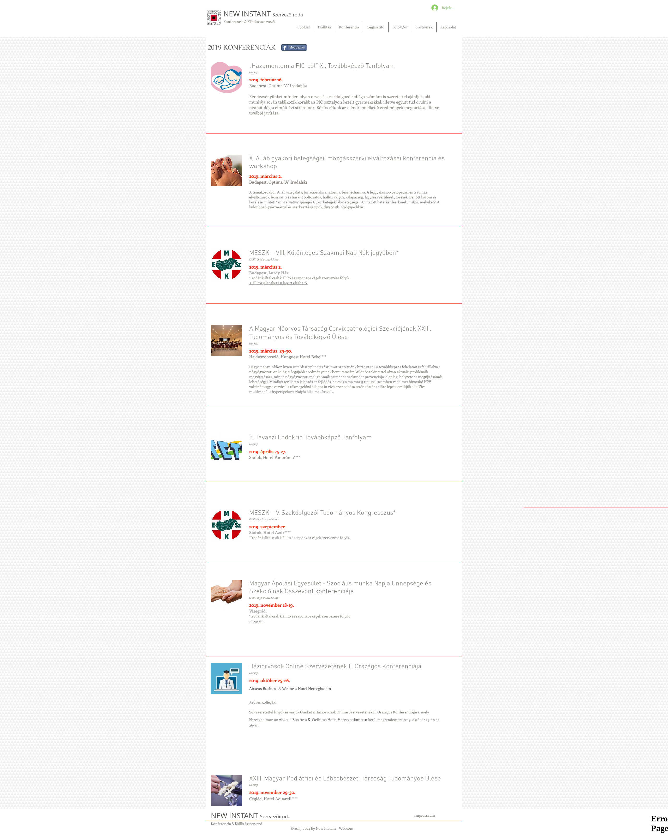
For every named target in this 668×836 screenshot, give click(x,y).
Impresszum (424, 815)
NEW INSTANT (263, 14)
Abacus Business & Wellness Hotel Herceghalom (290, 688)
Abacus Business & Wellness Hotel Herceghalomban (323, 719)
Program (256, 621)
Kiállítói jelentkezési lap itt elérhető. (278, 282)
